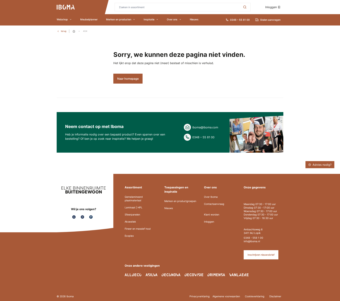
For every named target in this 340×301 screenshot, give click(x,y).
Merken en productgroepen (180, 201)
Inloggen (271, 7)
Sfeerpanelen (132, 214)
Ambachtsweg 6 (253, 229)
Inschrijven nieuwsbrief (261, 254)
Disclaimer (275, 296)
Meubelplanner (89, 19)
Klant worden (211, 214)
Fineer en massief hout (138, 228)
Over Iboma (211, 196)
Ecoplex (129, 235)
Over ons (172, 19)
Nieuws (194, 19)
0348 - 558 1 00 (253, 237)
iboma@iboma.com (205, 127)
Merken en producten (118, 19)
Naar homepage (128, 78)
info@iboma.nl (252, 241)
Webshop (62, 19)
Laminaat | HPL (133, 207)
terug (63, 31)
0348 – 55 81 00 (203, 137)
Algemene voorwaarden (226, 296)
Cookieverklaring (255, 296)
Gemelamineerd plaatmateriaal (134, 198)
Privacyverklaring (199, 296)
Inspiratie (149, 19)
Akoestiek (130, 221)
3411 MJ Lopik (252, 232)
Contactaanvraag (214, 203)
